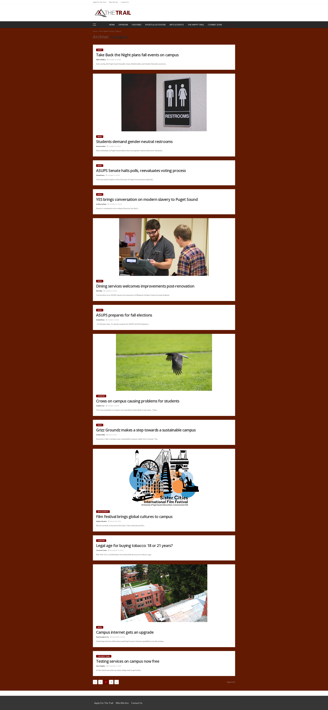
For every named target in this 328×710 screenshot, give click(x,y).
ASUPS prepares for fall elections (124, 315)
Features (136, 24)
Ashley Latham (101, 204)
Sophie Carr (100, 406)
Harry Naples (100, 666)
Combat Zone (215, 24)
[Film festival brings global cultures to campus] (164, 477)
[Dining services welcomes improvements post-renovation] (164, 247)
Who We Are (113, 2)
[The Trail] (112, 13)
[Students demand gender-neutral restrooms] (164, 102)
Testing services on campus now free (127, 661)
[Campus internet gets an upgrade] (164, 593)
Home (95, 31)
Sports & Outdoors (155, 24)
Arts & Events (177, 24)
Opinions (123, 24)
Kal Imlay (99, 291)
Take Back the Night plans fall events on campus (137, 55)
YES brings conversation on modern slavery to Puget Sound (147, 199)
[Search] (233, 24)
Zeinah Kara (100, 175)
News (112, 24)
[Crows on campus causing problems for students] (164, 362)
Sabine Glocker (101, 521)
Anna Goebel (100, 146)
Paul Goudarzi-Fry (102, 637)
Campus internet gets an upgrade (125, 632)
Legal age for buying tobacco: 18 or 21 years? (134, 545)
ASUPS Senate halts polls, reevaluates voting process (141, 170)
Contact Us (125, 2)
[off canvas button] (94, 24)
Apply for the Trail (99, 2)
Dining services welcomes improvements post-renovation (145, 286)
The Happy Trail (196, 24)
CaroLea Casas (101, 550)
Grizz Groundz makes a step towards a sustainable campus (146, 430)
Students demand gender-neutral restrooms (134, 141)
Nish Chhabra (101, 60)
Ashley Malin (100, 435)
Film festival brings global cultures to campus (134, 516)
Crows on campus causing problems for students (137, 401)
